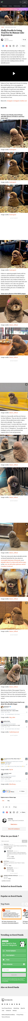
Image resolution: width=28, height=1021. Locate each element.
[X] (9, 1004)
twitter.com (23, 101)
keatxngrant (12, 149)
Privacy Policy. (5, 981)
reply (10, 848)
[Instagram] (4, 1004)
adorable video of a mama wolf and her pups (13, 562)
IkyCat (11, 769)
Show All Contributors (14, 829)
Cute (3, 800)
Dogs (2, 27)
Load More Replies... (11, 858)
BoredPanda (8, 2)
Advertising (16, 1008)
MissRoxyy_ (12, 784)
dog (8, 800)
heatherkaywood (14, 732)
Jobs (3, 1010)
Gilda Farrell (10, 851)
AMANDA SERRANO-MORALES (11, 875)
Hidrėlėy (6, 39)
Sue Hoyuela (10, 867)
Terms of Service (6, 1017)
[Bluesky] (12, 1004)
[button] (23, 904)
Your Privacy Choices (7, 1008)
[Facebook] (2, 1004)
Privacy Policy (20, 1014)
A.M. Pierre (6, 861)
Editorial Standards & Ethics (8, 1014)
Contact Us (8, 1010)
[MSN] (17, 1004)
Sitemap (15, 1010)
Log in (24, 2)
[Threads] (14, 1004)
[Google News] (19, 1004)
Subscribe (14, 975)
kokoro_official (13, 325)
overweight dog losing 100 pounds (10, 560)
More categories (7, 964)
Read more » (14, 824)
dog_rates (12, 717)
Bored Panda (7, 999)
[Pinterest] (7, 1004)
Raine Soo (6, 844)
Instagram (10, 101)
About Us (23, 1008)
